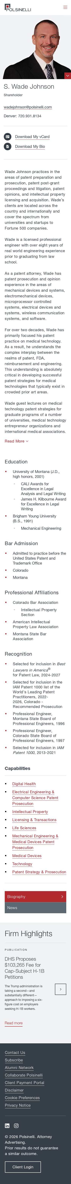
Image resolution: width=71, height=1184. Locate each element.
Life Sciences (24, 828)
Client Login (22, 1167)
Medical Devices (27, 856)
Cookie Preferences (22, 1098)
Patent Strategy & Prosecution (39, 872)
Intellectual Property (30, 811)
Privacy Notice (18, 1105)
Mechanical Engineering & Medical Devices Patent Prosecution (35, 842)
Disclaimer (14, 1090)
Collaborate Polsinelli (24, 1075)
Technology (22, 864)
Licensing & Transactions (34, 820)
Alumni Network (19, 1067)
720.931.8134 (29, 116)
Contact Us (15, 1052)
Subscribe (14, 1060)
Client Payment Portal (24, 1082)
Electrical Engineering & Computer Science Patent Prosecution (35, 798)
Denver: (11, 116)
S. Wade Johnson (29, 86)
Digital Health (24, 784)
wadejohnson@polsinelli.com (28, 107)
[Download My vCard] (9, 136)
